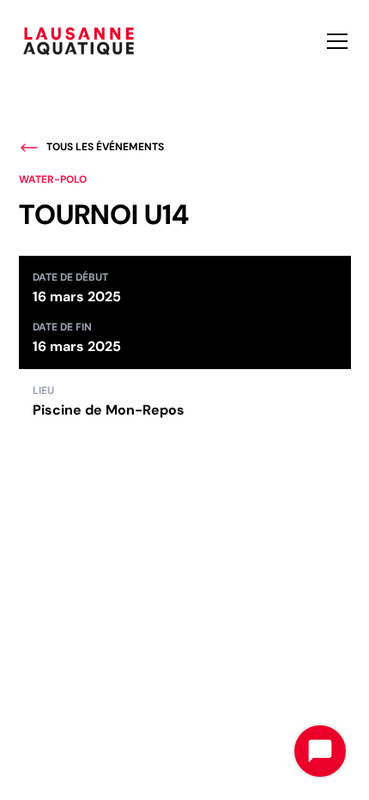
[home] (79, 40)
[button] (334, 41)
